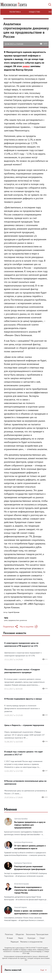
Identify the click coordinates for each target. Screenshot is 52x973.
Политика (15, 12)
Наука (20, 938)
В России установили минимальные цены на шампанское (25, 782)
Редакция (15, 942)
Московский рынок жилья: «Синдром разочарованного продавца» (22, 671)
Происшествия (42, 934)
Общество (34, 12)
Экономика (30, 934)
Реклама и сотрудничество (31, 942)
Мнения (10, 809)
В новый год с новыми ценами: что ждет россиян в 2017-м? (23, 753)
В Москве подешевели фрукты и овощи (23, 698)
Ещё (42, 970)
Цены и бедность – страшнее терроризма (24, 725)
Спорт (42, 938)
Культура (31, 938)
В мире (10, 938)
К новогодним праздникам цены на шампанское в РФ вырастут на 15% (21, 644)
